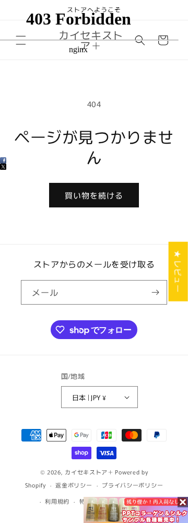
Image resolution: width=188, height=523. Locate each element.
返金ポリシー (73, 485)
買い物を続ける (94, 195)
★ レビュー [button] (178, 271)
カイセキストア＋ (89, 472)
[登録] (155, 292)
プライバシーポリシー (132, 485)
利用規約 (57, 501)
